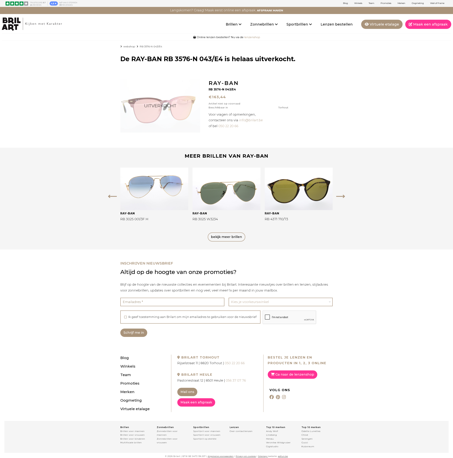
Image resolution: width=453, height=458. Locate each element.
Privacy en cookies (246, 456)
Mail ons (187, 392)
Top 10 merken (275, 427)
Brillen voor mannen (132, 431)
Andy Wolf (272, 431)
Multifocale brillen (131, 442)
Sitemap (262, 456)
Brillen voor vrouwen (132, 435)
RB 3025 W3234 (205, 219)
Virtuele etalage (384, 24)
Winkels (358, 3)
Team (371, 3)
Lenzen (234, 427)
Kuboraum (308, 446)
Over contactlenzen (241, 431)
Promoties (386, 3)
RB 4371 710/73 (276, 219)
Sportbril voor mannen (206, 431)
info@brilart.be (251, 120)
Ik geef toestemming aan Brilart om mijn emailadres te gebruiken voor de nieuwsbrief (192, 317)
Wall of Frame (437, 3)
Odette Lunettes (311, 431)
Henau (270, 438)
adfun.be (283, 456)
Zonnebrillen (262, 24)
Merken (401, 3)
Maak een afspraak (430, 24)
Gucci (305, 442)
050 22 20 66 (228, 126)
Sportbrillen (297, 24)
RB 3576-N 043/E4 (151, 46)
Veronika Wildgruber (278, 442)
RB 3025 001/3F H (134, 219)
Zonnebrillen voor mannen (167, 433)
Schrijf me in (134, 333)
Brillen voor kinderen (132, 438)
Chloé (305, 435)
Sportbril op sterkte (204, 438)
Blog (345, 3)
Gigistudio (272, 446)
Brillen (232, 24)
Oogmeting (418, 3)
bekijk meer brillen (226, 237)
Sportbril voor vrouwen (206, 435)
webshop (129, 46)
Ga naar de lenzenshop (294, 374)
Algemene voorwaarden (221, 456)
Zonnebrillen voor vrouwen (167, 440)
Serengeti (307, 438)
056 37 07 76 (236, 380)
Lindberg (271, 435)
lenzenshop (252, 37)
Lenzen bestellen (337, 24)
